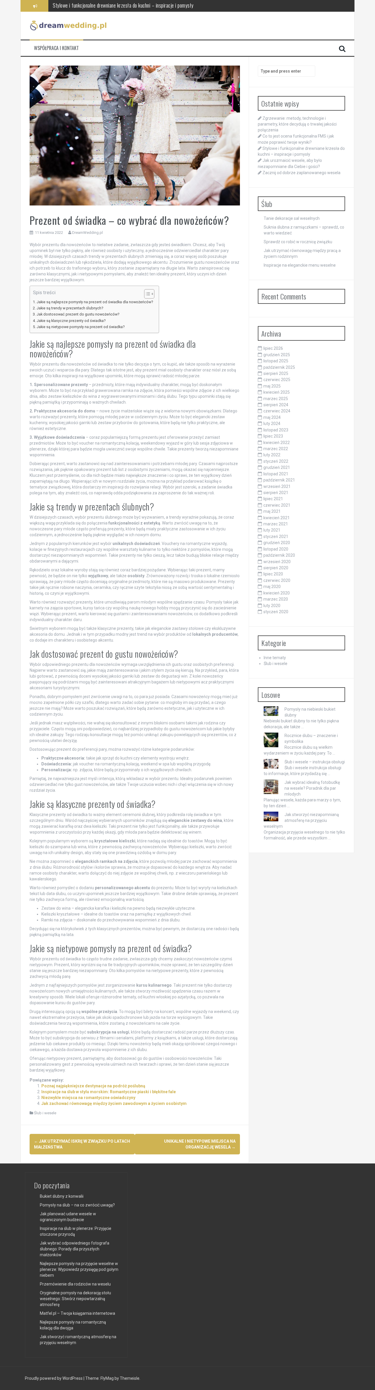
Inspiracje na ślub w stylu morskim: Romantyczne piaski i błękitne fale (108, 1091)
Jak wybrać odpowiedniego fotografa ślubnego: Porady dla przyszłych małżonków (74, 1249)
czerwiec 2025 (276, 379)
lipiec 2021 (273, 498)
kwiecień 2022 (276, 442)
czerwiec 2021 (276, 505)
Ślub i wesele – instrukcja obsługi (314, 762)
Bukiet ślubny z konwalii (61, 1196)
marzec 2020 (275, 599)
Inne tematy (275, 657)
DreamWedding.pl (87, 232)
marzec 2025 (275, 398)
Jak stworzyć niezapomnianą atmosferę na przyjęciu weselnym (301, 820)
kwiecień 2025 (276, 392)
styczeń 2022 (275, 461)
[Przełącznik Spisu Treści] (146, 294)
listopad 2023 (275, 430)
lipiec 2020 (273, 574)
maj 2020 (272, 586)
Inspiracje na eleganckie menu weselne (300, 265)
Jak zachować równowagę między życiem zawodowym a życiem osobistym (114, 1103)
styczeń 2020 (275, 611)
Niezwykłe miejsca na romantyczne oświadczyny (88, 1097)
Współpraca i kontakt (56, 48)
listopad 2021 (275, 474)
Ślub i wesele (45, 1113)
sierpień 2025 (275, 373)
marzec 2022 (275, 448)
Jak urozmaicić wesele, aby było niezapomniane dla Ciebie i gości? (115, 5)
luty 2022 (271, 455)
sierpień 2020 (275, 567)
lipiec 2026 (273, 348)
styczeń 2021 (275, 536)
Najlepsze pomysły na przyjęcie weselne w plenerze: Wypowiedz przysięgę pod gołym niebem (79, 1269)
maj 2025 (272, 386)
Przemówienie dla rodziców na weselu (75, 1284)
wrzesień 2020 (277, 561)
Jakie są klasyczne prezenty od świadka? (71, 320)
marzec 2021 (275, 524)
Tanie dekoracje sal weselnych (292, 218)
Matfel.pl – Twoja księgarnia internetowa (77, 1313)
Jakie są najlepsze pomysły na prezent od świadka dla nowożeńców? (95, 302)
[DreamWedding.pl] (68, 25)
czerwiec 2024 (276, 411)
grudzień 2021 (276, 467)
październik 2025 (279, 367)
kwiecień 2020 (276, 593)
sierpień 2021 (275, 492)
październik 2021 (279, 480)
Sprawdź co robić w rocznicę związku (298, 241)
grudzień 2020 (276, 542)
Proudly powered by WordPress (54, 1378)
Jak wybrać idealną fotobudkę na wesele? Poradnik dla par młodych (312, 788)
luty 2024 (271, 423)
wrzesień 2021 (277, 486)
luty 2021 (271, 530)
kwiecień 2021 (276, 517)
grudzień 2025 (276, 354)
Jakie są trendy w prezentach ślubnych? (70, 308)
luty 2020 (271, 605)
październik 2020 (279, 555)
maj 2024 (272, 417)
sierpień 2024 (275, 404)
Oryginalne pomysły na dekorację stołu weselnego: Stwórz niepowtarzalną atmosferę (75, 1298)
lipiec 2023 (273, 436)
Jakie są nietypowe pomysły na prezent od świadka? (81, 327)
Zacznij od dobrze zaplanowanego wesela (301, 172)
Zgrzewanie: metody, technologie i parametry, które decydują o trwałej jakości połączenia (297, 124)
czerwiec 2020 (276, 580)
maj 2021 (272, 511)
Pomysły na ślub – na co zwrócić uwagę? (77, 1205)
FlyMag (107, 1378)
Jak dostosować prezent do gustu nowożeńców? (78, 314)
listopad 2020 (275, 549)
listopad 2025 (275, 361)
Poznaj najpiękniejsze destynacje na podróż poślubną (93, 1086)
